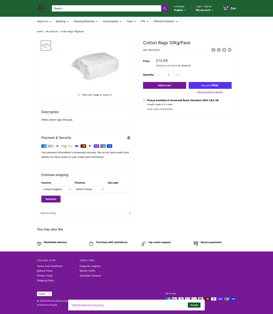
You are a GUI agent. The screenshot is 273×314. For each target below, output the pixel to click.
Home (40, 31)
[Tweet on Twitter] (224, 50)
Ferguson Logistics (90, 266)
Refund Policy (48, 213)
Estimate (51, 199)
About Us (42, 21)
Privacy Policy (45, 275)
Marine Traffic (87, 270)
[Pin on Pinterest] (219, 50)
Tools (130, 21)
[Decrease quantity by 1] (159, 75)
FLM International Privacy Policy (88, 305)
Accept (194, 305)
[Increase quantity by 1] (178, 75)
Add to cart (164, 85)
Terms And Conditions (49, 266)
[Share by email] (230, 50)
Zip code (113, 182)
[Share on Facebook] (213, 50)
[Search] (164, 8)
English (42, 294)
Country (46, 182)
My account (203, 10)
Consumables (110, 21)
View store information (160, 109)
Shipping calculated (166, 65)
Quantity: (148, 74)
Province (80, 182)
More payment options (210, 92)
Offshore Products (163, 21)
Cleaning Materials (84, 21)
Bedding (60, 21)
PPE (143, 21)
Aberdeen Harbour (90, 275)
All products (52, 31)
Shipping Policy (45, 280)
